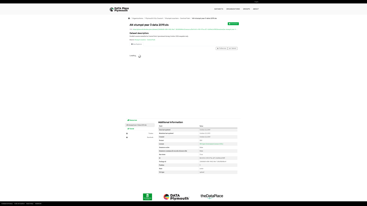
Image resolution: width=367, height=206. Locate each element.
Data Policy (30, 203)
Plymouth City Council (154, 18)
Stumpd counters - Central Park (177, 18)
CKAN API (38, 203)
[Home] (129, 18)
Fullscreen (222, 48)
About (256, 9)
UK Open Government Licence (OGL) (211, 144)
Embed (234, 48)
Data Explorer (137, 44)
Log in (256, 2)
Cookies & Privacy (7, 203)
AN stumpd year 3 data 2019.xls (204, 18)
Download (234, 24)
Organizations (233, 9)
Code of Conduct (19, 203)
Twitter (151, 133)
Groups (246, 9)
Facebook (150, 137)
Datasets (218, 9)
